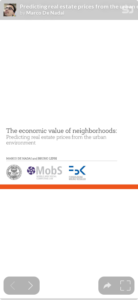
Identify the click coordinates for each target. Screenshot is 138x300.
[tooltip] (107, 286)
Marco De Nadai (45, 12)
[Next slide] (31, 286)
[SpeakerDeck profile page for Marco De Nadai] (10, 10)
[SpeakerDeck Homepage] (127, 11)
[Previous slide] (13, 286)
